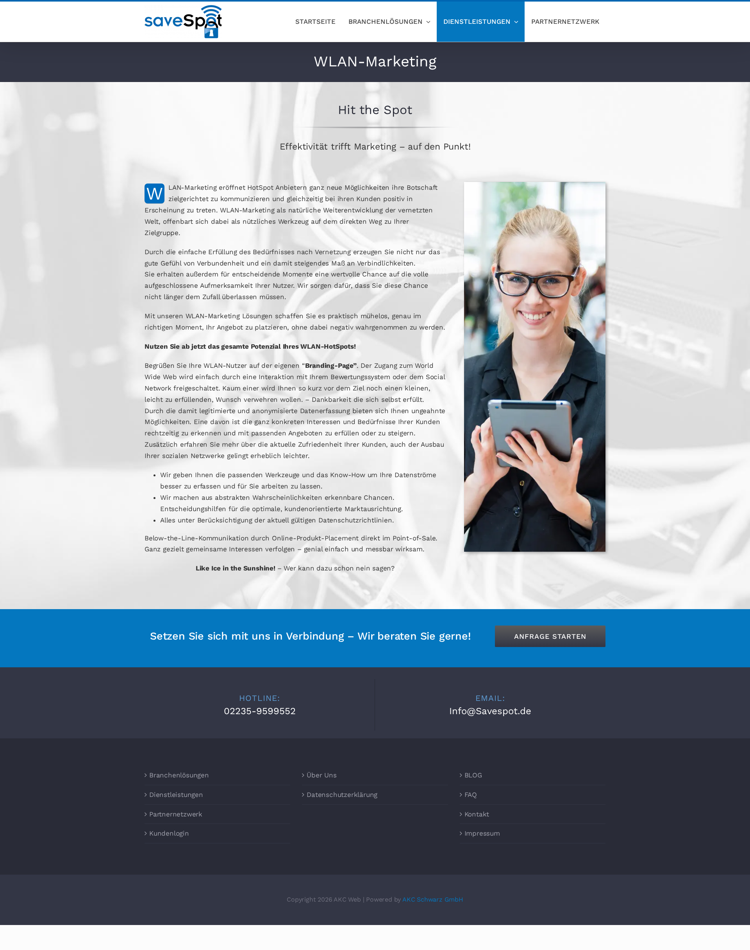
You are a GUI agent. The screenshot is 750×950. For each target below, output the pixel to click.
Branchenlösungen (179, 775)
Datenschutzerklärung (342, 794)
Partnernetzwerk (175, 814)
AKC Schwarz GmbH (432, 899)
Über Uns (321, 775)
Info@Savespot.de (490, 711)
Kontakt (476, 814)
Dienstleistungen (176, 794)
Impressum (482, 833)
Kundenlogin (169, 833)
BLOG (473, 775)
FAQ (470, 794)
